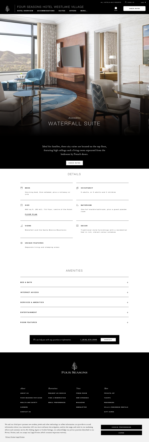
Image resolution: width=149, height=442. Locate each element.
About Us (24, 393)
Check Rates (134, 8)
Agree (121, 433)
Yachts (107, 398)
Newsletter (81, 407)
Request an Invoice (57, 393)
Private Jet (109, 393)
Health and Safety (28, 402)
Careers (24, 407)
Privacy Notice (10, 437)
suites (62, 11)
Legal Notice (20, 437)
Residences (109, 402)
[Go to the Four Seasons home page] (7, 8)
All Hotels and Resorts (111, 2)
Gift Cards (109, 412)
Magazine (80, 402)
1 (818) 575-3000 (88, 339)
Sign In (131, 2)
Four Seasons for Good (31, 398)
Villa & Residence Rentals (116, 407)
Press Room (81, 393)
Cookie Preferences (121, 427)
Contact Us (25, 412)
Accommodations (46, 11)
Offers (72, 11)
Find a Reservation (57, 398)
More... (84, 11)
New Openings (82, 398)
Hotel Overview (25, 11)
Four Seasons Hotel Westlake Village (50, 6)
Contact (108, 339)
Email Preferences (57, 402)
